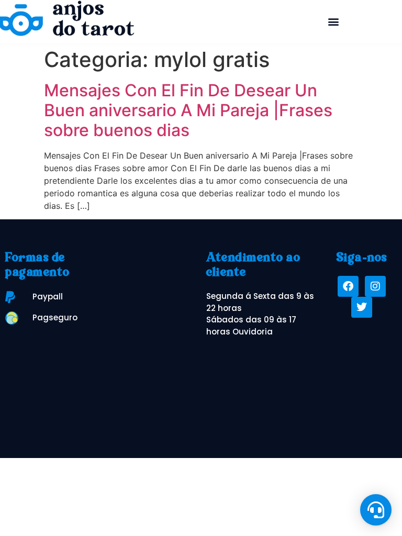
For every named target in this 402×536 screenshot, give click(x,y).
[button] (333, 21)
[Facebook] (348, 286)
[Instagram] (375, 286)
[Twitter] (361, 307)
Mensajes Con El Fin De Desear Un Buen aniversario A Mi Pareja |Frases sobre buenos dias (188, 110)
